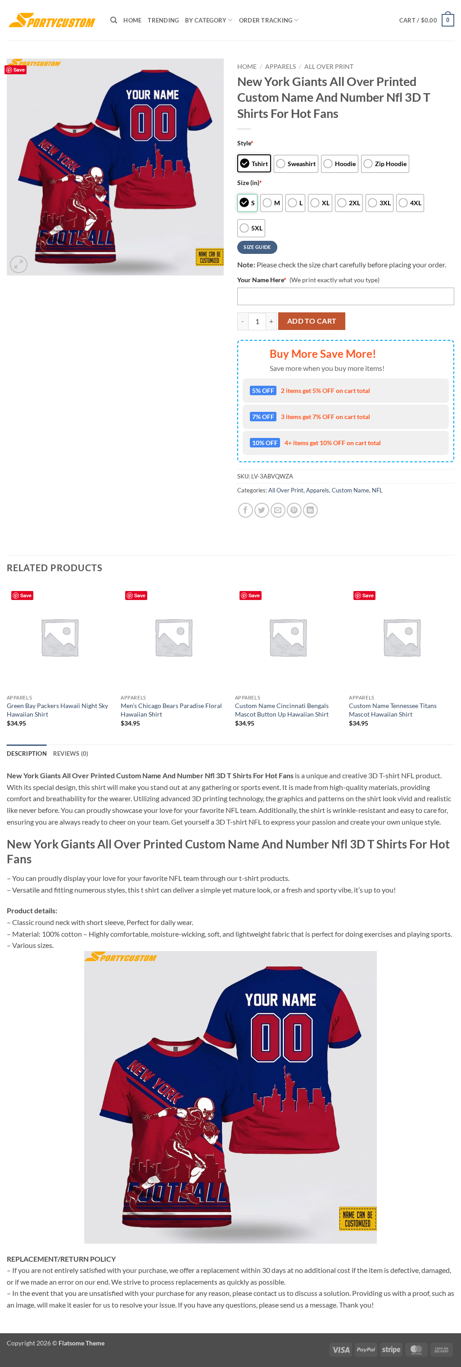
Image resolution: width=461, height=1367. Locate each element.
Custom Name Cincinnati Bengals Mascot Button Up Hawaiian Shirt (282, 710)
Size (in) (249, 182)
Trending (163, 20)
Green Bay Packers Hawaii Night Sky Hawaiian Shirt (57, 710)
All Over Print (328, 66)
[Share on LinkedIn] (310, 510)
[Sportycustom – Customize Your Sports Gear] (52, 20)
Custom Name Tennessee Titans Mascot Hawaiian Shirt (393, 710)
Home (132, 20)
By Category (205, 20)
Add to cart (312, 321)
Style (245, 143)
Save (19, 69)
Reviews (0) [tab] (71, 753)
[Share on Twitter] (261, 510)
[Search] (113, 20)
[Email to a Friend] (278, 510)
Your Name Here (261, 280)
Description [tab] (27, 753)
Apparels (280, 66)
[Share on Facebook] (245, 510)
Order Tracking (266, 20)
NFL (377, 490)
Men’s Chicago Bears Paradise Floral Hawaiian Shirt (171, 710)
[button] (426, 20)
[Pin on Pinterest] (294, 510)
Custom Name (350, 490)
